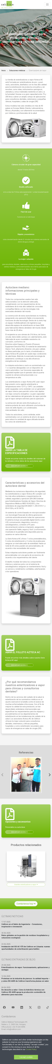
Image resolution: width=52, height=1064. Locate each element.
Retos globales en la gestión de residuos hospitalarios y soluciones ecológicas (25, 936)
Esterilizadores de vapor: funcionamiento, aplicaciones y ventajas (25, 968)
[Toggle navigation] (47, 4)
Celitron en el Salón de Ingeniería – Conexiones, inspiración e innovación (21, 925)
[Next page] (50, 775)
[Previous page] (2, 775)
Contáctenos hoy (25, 903)
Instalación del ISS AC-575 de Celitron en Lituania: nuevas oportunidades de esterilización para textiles (25, 948)
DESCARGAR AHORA (18, 466)
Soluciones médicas (17, 71)
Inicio (3, 71)
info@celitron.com (14, 1029)
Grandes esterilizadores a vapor (25, 884)
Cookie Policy (31, 1049)
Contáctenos (8, 1016)
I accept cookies (26, 1057)
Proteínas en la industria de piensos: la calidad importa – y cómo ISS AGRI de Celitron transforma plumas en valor (25, 980)
